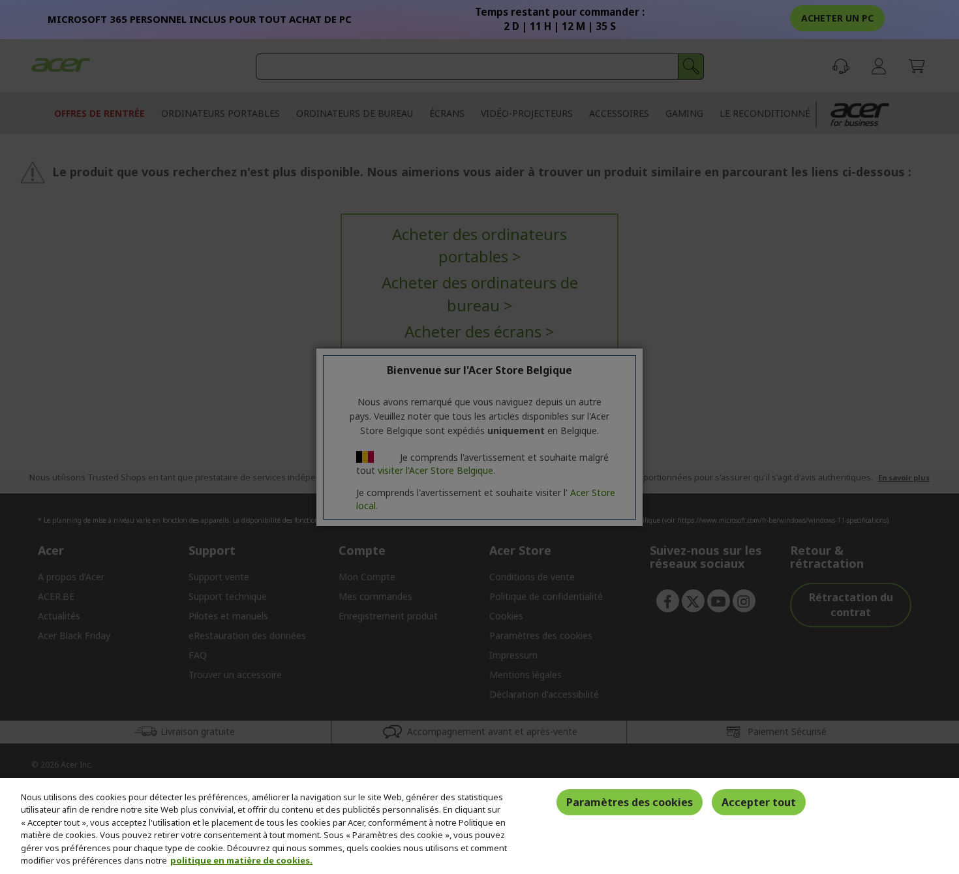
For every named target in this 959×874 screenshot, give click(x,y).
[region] (479, 826)
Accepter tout (759, 802)
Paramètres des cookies (629, 802)
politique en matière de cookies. (241, 860)
